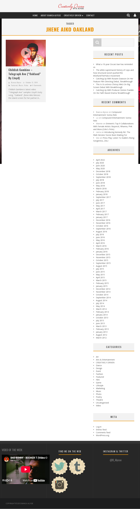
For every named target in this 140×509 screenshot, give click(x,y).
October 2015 (102, 260)
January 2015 (101, 286)
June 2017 (100, 203)
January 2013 (101, 332)
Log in (98, 426)
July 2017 (100, 200)
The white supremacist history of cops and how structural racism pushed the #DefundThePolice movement (113, 73)
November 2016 (103, 223)
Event (98, 371)
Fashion (99, 374)
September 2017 (103, 197)
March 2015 (101, 280)
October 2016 (102, 226)
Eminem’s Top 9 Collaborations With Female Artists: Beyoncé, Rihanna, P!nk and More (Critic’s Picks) (113, 126)
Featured (14, 85)
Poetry (99, 397)
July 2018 (100, 180)
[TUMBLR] (77, 474)
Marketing (100, 388)
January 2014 (101, 314)
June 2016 (100, 237)
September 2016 (103, 228)
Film (98, 379)
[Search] (128, 15)
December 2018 (103, 171)
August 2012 (101, 335)
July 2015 (100, 269)
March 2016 (101, 246)
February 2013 (102, 329)
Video (26, 85)
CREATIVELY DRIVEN (72, 15)
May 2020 (100, 168)
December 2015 (103, 254)
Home (35, 15)
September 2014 (103, 297)
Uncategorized (102, 402)
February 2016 (102, 248)
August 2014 (101, 300)
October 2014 (102, 294)
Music (21, 85)
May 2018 (100, 185)
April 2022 (100, 160)
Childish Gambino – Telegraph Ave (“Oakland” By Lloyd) (24, 74)
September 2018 (103, 177)
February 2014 (102, 312)
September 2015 (103, 263)
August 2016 (101, 231)
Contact (90, 15)
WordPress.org (102, 435)
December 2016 (103, 220)
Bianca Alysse (16, 82)
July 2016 (100, 234)
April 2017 (100, 208)
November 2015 (103, 257)
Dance (99, 365)
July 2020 (100, 162)
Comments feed (103, 432)
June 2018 (100, 183)
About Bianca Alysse (51, 15)
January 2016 (101, 251)
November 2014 (103, 291)
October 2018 (102, 174)
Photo (98, 394)
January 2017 (101, 217)
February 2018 (102, 191)
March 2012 (101, 337)
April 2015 (100, 277)
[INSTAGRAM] (59, 492)
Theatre (99, 400)
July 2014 (100, 303)
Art (97, 356)
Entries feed (101, 429)
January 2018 (101, 194)
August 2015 (101, 266)
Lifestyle (99, 385)
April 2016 (100, 243)
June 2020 (100, 165)
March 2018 (101, 188)
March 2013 (101, 326)
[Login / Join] (135, 15)
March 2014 (101, 309)
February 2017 (102, 214)
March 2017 (101, 211)
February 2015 (102, 283)
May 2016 (100, 240)
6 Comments (36, 85)
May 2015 (100, 274)
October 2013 (102, 317)
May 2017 (100, 205)
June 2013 (100, 323)
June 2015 (100, 271)
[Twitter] (59, 474)
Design (99, 368)
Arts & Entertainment (105, 359)
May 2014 (100, 306)
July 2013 (100, 320)
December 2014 (103, 289)
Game (98, 382)
